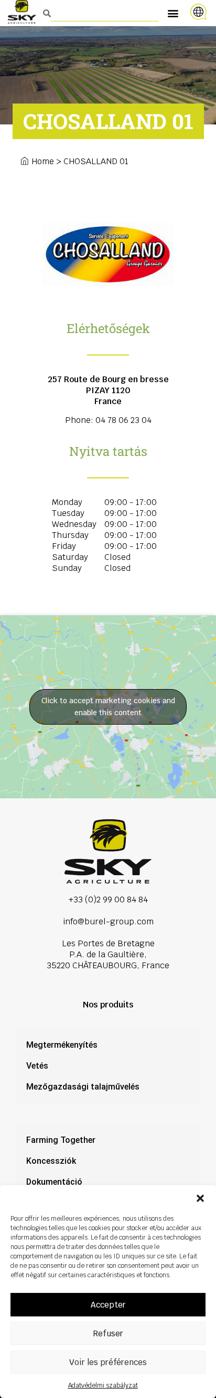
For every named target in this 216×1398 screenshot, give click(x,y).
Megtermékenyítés (62, 1045)
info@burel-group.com (108, 921)
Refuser (108, 1333)
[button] (200, 1198)
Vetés (37, 1066)
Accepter (108, 1305)
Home (42, 161)
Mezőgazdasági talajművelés (82, 1087)
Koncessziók (51, 1161)
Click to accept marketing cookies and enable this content (108, 706)
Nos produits (108, 1004)
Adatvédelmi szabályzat (103, 1385)
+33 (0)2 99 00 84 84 (108, 899)
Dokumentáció (54, 1182)
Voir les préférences (108, 1362)
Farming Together (60, 1140)
